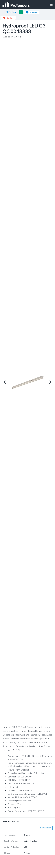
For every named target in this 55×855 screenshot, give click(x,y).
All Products (11, 12)
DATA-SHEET (45, 828)
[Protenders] (16, 3)
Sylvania (17, 36)
